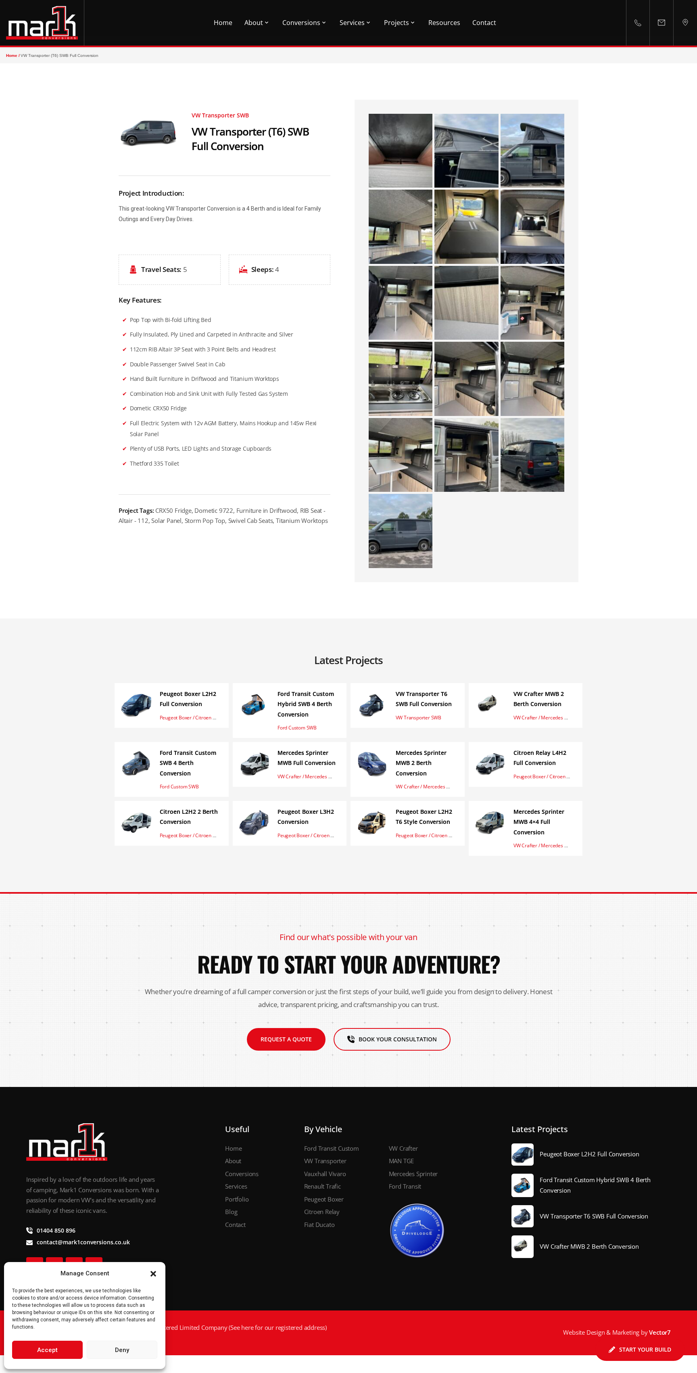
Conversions (242, 1174)
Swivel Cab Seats (250, 520)
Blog (232, 1212)
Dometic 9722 (213, 510)
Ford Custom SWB (297, 727)
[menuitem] (223, 23)
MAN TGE (401, 1161)
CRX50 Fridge (173, 510)
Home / (13, 55)
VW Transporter (325, 1161)
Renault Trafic (322, 1186)
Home (233, 1148)
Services (236, 1186)
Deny (122, 1350)
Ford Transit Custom (331, 1148)
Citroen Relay (322, 1212)
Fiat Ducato (320, 1224)
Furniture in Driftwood (266, 510)
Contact (236, 1224)
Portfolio (236, 1199)
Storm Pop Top (205, 520)
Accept (47, 1350)
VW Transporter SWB (418, 717)
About (234, 1161)
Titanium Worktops (302, 520)
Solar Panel (166, 520)
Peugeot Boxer (324, 1199)
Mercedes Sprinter (413, 1174)
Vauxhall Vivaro (325, 1174)
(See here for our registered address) (277, 1327)
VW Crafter (403, 1148)
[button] (153, 1274)
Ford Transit (406, 1186)
